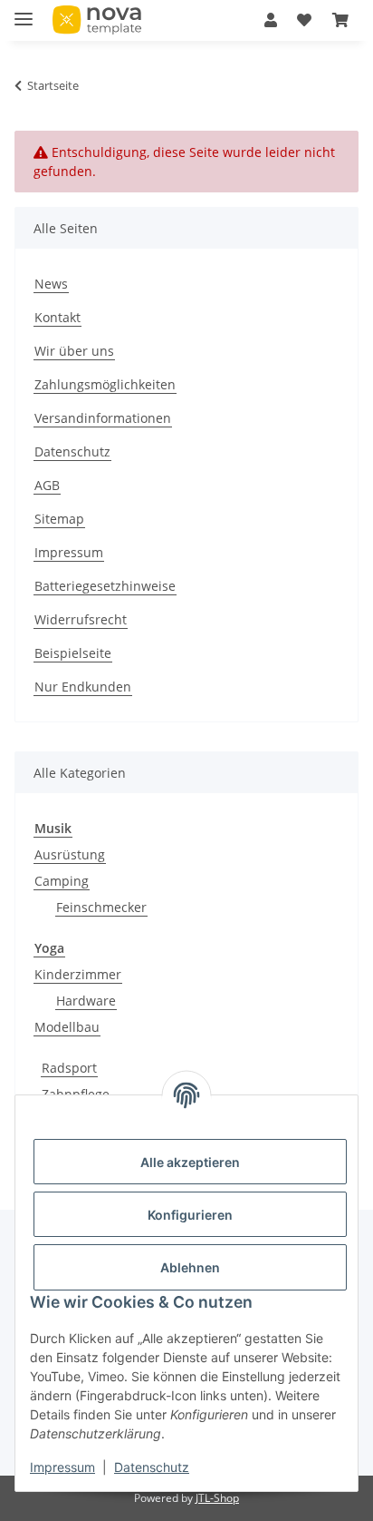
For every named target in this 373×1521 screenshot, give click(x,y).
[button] (270, 20)
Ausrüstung (69, 854)
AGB (47, 485)
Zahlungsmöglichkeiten (105, 384)
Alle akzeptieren (190, 1162)
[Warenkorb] (340, 20)
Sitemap (59, 518)
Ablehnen (190, 1267)
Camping (61, 880)
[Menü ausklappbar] (23, 11)
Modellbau (67, 1026)
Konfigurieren (190, 1214)
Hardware (86, 1000)
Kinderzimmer (77, 974)
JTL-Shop (217, 1498)
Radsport (69, 1067)
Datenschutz (151, 1467)
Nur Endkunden (82, 686)
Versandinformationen (102, 418)
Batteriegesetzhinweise (105, 585)
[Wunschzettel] (304, 20)
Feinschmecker (101, 907)
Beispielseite (72, 653)
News (51, 283)
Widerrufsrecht (80, 619)
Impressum (62, 1467)
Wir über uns (74, 350)
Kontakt (57, 317)
